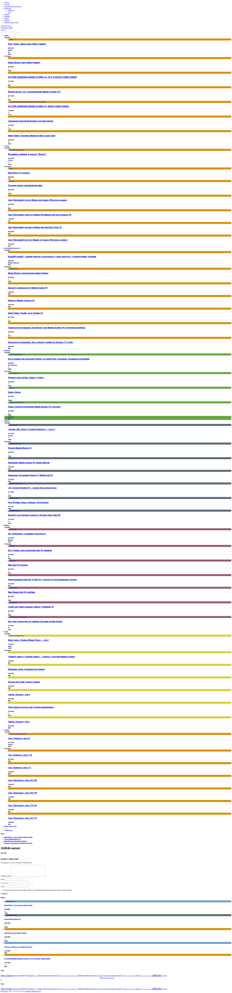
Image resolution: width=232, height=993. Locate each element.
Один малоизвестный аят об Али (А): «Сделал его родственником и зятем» (42, 579)
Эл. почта (4, 883)
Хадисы (7, 14)
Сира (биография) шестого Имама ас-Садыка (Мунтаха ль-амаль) (38, 239)
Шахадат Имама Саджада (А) (21, 300)
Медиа (10, 263)
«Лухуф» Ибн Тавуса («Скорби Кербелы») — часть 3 (31, 429)
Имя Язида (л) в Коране (19, 172)
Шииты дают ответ (11, 22)
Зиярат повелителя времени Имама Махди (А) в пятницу (34, 406)
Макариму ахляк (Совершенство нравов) (26, 669)
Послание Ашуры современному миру (25, 185)
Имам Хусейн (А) (85, 975)
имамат (138, 976)
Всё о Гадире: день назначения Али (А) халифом (30, 550)
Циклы (6, 2)
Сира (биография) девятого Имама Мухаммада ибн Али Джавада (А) (39, 214)
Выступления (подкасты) (13, 6)
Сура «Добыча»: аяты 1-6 (19, 767)
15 (8, 142)
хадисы (164, 976)
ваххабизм (130, 975)
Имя (3, 879)
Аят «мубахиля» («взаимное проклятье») (27, 533)
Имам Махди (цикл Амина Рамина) (24, 62)
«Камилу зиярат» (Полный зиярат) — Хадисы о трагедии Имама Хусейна (41, 656)
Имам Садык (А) (72, 976)
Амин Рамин (7, 975)
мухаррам (148, 975)
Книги (6, 18)
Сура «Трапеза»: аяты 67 (19, 738)
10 (8, 557)
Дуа (9, 12)
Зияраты (11, 10)
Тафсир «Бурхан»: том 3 (19, 721)
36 (8, 52)
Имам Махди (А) (55, 976)
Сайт (2, 887)
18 (8, 628)
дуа (134, 976)
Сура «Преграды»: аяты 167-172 (22, 817)
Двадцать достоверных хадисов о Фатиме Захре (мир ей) (34, 514)
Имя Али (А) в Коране (18, 564)
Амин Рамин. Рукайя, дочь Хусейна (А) (25, 312)
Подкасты (16, 263)
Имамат (7, 16)
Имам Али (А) (43, 975)
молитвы (143, 975)
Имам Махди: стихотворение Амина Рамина (28, 273)
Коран (101, 976)
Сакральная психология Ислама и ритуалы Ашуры (30, 120)
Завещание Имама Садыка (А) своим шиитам (28, 462)
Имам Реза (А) (64, 975)
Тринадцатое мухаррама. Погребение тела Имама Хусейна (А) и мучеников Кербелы (46, 327)
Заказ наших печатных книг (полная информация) (31, 707)
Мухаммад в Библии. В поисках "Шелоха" (27, 154)
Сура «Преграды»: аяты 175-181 (22, 805)
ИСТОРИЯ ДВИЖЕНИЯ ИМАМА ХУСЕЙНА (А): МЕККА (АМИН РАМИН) (38, 106)
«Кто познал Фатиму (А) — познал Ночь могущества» (32, 487)
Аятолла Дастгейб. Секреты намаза (24, 681)
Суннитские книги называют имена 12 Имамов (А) (31, 606)
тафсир (156, 975)
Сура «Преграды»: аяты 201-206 (22, 780)
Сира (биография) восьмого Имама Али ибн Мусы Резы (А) (35, 227)
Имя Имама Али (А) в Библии (21, 592)
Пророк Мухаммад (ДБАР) (112, 976)
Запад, (35, 975)
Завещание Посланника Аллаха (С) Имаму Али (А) (30, 475)
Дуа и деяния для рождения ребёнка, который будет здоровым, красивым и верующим (48, 358)
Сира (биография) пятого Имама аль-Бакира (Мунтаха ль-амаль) (37, 199)
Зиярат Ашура (14, 392)
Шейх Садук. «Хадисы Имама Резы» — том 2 (28, 639)
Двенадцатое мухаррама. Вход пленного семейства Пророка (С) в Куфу (40, 342)
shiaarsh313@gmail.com (33, 991)
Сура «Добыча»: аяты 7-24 (20, 754)
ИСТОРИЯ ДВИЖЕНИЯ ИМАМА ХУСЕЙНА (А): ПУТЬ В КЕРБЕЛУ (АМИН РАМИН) (42, 77)
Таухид (124, 976)
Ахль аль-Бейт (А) (20, 975)
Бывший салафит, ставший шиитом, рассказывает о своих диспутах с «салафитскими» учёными (52, 256)
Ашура (31, 975)
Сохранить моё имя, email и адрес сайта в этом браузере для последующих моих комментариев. (37, 890)
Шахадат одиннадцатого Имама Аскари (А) (27, 287)
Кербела (95, 976)
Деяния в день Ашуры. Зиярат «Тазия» (26, 377)
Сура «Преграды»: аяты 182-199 (22, 792)
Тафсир (7, 20)
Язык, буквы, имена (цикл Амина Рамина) (27, 43)
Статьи (7, 4)
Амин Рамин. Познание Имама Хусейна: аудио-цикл (31, 135)
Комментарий (6, 876)
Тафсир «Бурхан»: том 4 (19, 694)
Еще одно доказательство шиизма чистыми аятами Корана (35, 621)
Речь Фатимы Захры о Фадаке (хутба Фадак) (28, 502)
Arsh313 (5, 991)
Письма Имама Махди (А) (20, 447)
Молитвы (7, 8)
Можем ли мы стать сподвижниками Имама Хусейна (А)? (34, 91)
